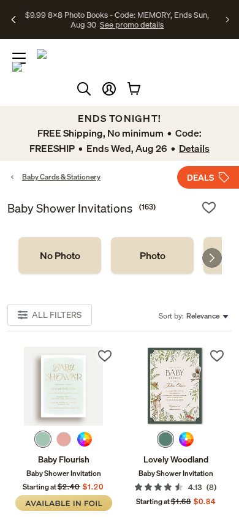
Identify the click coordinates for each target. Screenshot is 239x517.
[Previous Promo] (14, 19)
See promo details (132, 24)
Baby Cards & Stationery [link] (61, 176)
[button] (109, 89)
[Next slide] (212, 258)
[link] (59, 255)
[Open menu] (19, 58)
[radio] (42, 439)
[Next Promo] (227, 19)
